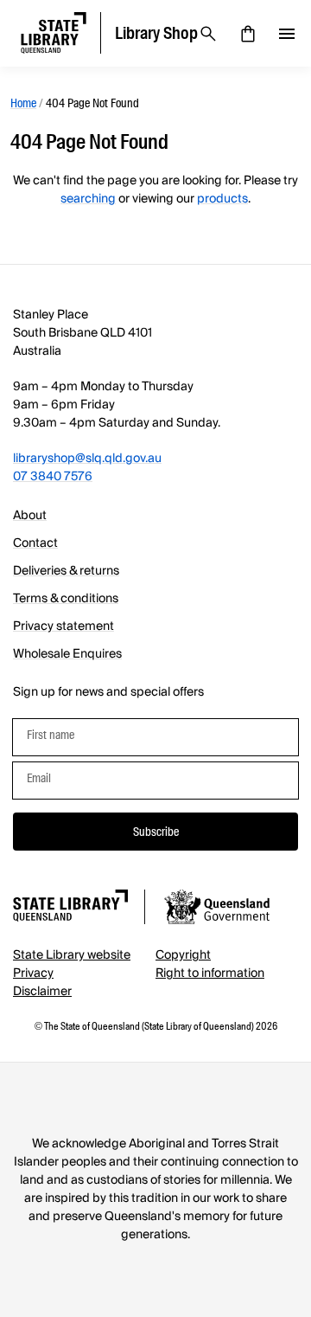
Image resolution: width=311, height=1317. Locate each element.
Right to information (210, 973)
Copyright (183, 955)
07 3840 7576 (52, 476)
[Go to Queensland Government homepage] (217, 909)
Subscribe (156, 831)
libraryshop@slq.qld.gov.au (87, 458)
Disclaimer (42, 991)
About (30, 515)
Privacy (33, 973)
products (222, 199)
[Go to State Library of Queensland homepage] (70, 908)
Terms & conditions (65, 598)
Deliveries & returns (66, 571)
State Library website (71, 955)
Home (23, 103)
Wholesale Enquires (67, 654)
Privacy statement (63, 626)
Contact (35, 543)
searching (88, 199)
